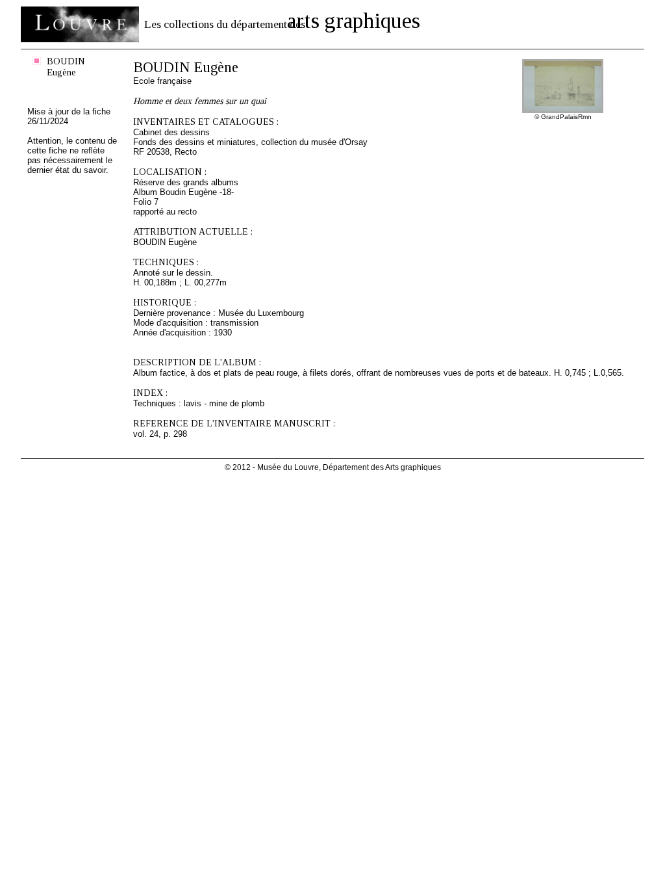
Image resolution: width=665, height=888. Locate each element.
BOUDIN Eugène (66, 66)
